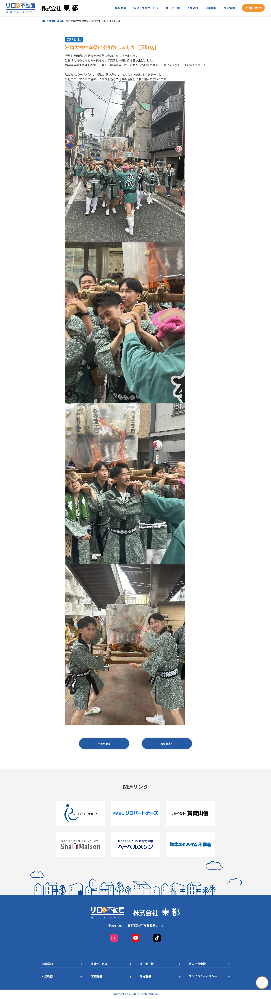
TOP (43, 21)
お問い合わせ (253, 8)
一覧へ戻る (104, 743)
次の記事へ (167, 743)
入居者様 (192, 8)
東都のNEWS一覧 (59, 21)
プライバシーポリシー (203, 976)
